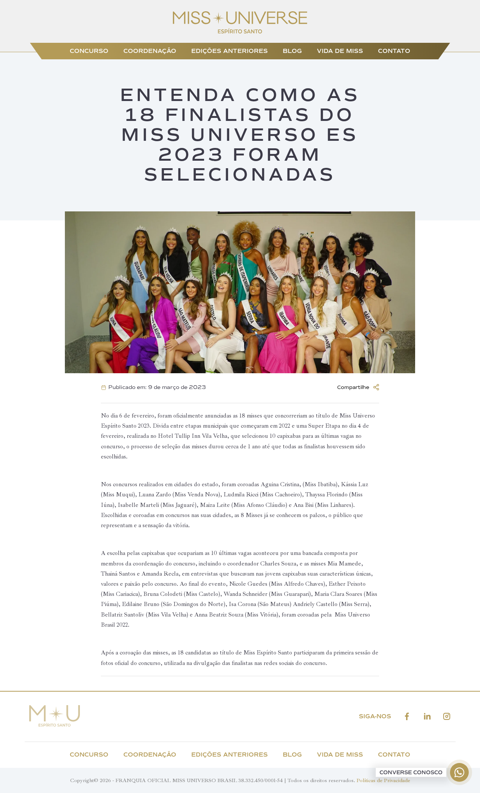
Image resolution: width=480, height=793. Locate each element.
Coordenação (149, 50)
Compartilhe (353, 387)
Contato (394, 50)
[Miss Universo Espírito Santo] (240, 31)
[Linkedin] (427, 716)
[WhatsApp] (459, 772)
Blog (292, 50)
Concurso (89, 50)
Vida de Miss (340, 50)
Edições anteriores (229, 50)
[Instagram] (446, 716)
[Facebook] (407, 717)
